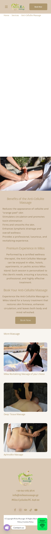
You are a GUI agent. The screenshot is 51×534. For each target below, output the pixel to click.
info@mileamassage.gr (26, 495)
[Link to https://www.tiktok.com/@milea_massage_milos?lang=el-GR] (30, 510)
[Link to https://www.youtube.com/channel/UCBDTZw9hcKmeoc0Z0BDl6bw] (35, 510)
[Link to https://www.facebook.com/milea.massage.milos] (15, 510)
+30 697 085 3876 (25, 490)
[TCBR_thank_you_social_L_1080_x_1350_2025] (42, 519)
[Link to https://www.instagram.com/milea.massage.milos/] (20, 510)
